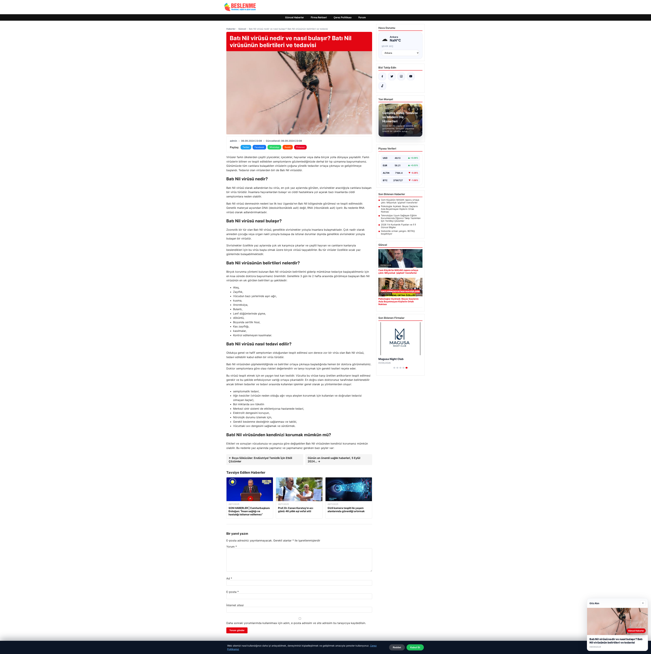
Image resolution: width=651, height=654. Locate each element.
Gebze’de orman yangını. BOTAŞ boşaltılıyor (398, 232)
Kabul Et (415, 647)
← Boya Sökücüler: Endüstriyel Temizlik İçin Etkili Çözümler (260, 459)
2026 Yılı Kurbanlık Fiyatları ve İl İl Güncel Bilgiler (398, 226)
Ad (229, 578)
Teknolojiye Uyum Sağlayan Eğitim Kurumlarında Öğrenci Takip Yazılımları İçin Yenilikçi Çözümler (401, 218)
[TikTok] (382, 86)
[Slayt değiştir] (394, 368)
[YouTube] (411, 76)
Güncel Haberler (294, 17)
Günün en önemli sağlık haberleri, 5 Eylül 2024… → (334, 459)
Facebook (259, 147)
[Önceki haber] (410, 109)
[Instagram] (401, 76)
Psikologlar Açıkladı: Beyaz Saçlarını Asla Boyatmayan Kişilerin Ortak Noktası (399, 209)
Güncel (242, 28)
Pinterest (300, 147)
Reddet (397, 647)
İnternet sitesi (235, 605)
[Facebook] (382, 76)
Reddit (288, 147)
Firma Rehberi (319, 17)
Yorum (231, 546)
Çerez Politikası (343, 17)
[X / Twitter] (392, 76)
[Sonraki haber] (417, 109)
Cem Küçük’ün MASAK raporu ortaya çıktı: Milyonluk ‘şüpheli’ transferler (400, 201)
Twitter (246, 147)
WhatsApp (274, 147)
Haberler (230, 28)
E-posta (232, 591)
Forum (362, 17)
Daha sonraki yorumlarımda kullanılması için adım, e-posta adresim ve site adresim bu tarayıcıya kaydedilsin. (296, 623)
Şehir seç (388, 46)
